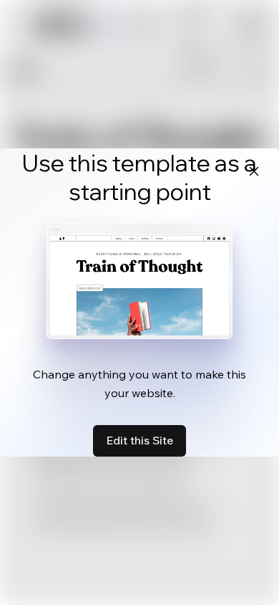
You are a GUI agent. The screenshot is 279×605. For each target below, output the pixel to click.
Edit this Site (139, 440)
